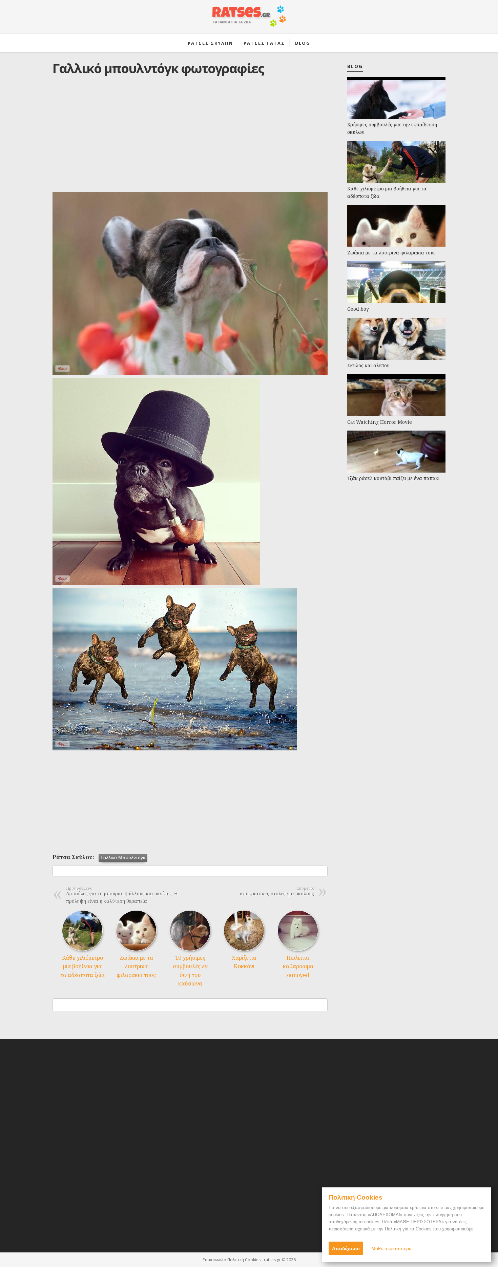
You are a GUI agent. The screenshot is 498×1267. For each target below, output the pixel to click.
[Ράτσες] (249, 19)
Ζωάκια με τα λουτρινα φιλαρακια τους (136, 966)
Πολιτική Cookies (244, 1260)
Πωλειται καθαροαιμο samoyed (298, 966)
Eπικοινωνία (214, 1260)
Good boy (358, 309)
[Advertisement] (190, 139)
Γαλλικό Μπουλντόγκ (123, 857)
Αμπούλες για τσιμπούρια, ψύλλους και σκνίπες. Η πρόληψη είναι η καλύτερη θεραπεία (122, 895)
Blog (302, 43)
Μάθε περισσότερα (391, 1248)
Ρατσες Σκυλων (210, 43)
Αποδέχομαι (346, 1248)
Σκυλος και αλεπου (368, 365)
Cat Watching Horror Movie (379, 422)
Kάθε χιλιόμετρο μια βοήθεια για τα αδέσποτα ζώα (82, 966)
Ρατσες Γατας (264, 43)
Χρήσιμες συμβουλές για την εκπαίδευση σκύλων (392, 128)
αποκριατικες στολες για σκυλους (277, 892)
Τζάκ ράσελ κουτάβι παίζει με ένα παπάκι (393, 478)
